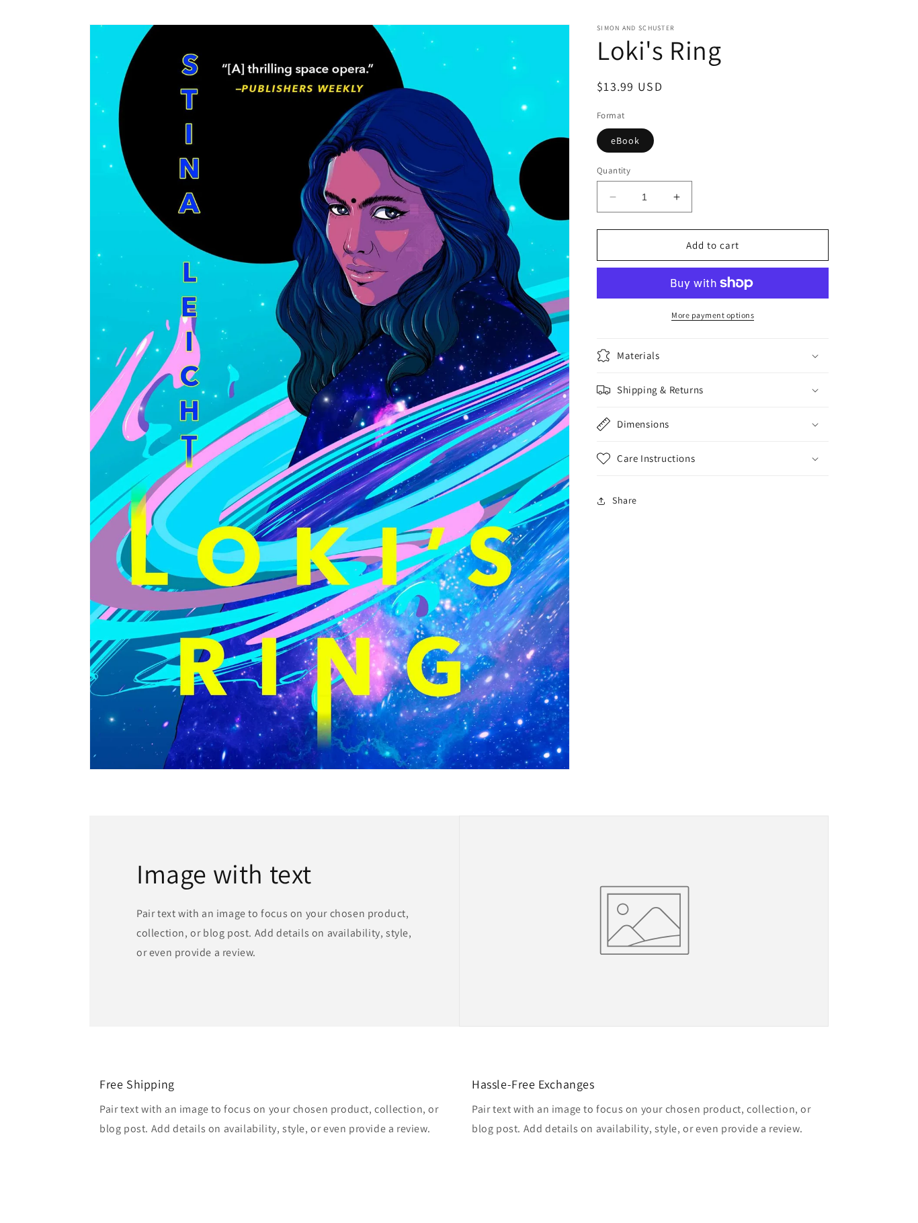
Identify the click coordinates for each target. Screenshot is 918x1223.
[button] (713, 355)
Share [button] (624, 500)
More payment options (712, 315)
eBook (625, 140)
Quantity (613, 170)
